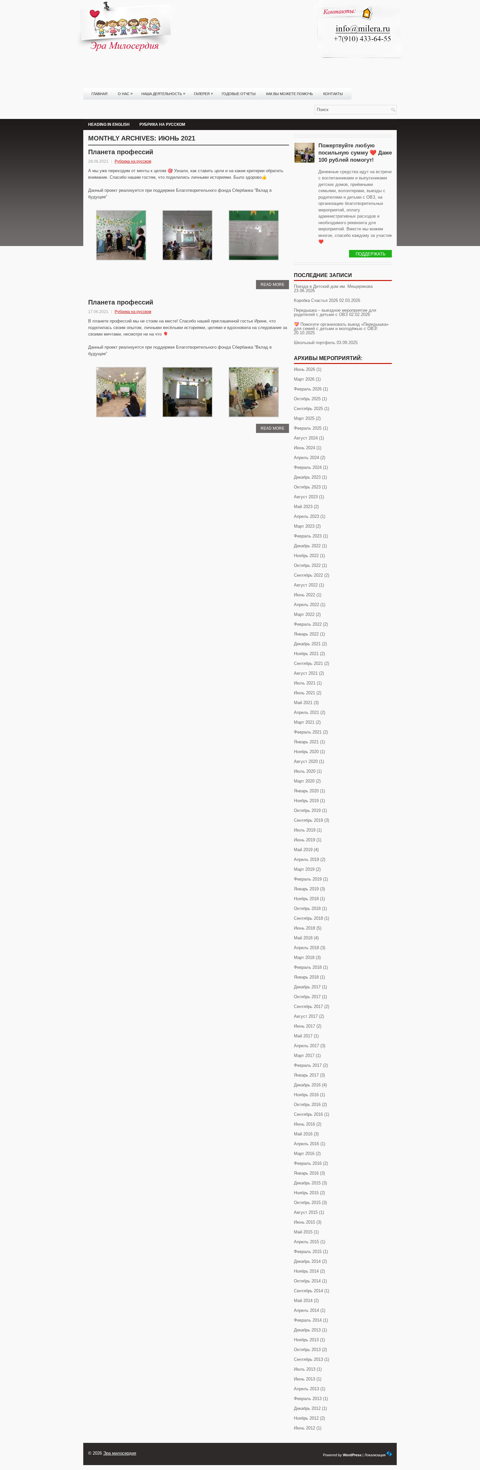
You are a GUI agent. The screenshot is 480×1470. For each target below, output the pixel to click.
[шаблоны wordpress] (389, 1455)
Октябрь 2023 (307, 487)
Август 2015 (306, 1212)
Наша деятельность (163, 93)
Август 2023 (306, 496)
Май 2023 (303, 506)
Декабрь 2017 (307, 986)
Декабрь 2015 (307, 1183)
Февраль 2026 (308, 389)
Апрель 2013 (306, 1388)
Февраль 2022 (308, 624)
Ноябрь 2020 (306, 751)
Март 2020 (304, 781)
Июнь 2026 (304, 369)
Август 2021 (306, 673)
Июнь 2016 (304, 1124)
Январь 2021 (306, 741)
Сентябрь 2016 (308, 1114)
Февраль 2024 (308, 467)
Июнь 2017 (304, 1026)
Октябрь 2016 (307, 1104)
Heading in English (109, 124)
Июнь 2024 (304, 447)
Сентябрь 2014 (308, 1290)
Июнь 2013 (304, 1379)
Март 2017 (304, 1055)
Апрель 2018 (306, 947)
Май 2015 (303, 1232)
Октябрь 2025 (307, 398)
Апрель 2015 (306, 1241)
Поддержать (371, 254)
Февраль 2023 (308, 536)
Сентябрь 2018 (308, 918)
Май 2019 (303, 849)
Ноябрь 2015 (306, 1192)
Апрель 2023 (306, 516)
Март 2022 (304, 614)
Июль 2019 (304, 830)
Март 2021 (304, 722)
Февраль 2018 (308, 967)
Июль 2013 (304, 1369)
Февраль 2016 (308, 1163)
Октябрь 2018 (307, 908)
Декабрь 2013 (307, 1330)
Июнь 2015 (304, 1222)
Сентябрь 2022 (308, 575)
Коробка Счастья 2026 (316, 300)
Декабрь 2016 (307, 1084)
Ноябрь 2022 (306, 555)
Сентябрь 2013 (308, 1359)
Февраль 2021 (308, 732)
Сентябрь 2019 (308, 820)
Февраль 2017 (308, 1065)
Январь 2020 (306, 790)
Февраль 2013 (308, 1398)
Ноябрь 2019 (306, 800)
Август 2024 (306, 438)
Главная (99, 94)
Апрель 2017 (306, 1045)
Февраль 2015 (308, 1251)
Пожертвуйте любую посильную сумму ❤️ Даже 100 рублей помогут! (355, 152)
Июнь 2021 (304, 692)
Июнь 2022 (304, 594)
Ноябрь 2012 (306, 1418)
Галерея (203, 93)
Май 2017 (303, 1035)
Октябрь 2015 (307, 1202)
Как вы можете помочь (289, 94)
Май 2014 (303, 1300)
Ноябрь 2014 (306, 1271)
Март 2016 (304, 1153)
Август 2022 (306, 585)
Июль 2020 (304, 771)
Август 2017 (306, 1016)
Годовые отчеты (239, 94)
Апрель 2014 (306, 1310)
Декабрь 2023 (307, 477)
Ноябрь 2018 (306, 898)
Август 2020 (306, 761)
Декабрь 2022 (307, 545)
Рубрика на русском (162, 124)
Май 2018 (303, 937)
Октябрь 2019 (307, 810)
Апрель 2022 (306, 604)
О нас (125, 93)
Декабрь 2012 (307, 1408)
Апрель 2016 (306, 1143)
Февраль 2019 (308, 879)
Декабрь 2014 (307, 1261)
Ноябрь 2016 (306, 1094)
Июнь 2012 (304, 1428)
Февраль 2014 (308, 1320)
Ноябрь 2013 (306, 1339)
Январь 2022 (306, 634)
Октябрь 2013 (307, 1349)
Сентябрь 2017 (308, 1006)
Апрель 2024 (306, 457)
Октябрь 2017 (307, 996)
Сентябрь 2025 (308, 408)
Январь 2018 (306, 977)
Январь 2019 (306, 888)
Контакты (333, 94)
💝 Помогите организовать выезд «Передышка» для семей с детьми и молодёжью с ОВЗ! (341, 326)
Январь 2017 (306, 1075)
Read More (272, 284)
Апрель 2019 (306, 859)
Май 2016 (303, 1133)
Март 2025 (304, 418)
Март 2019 (304, 869)
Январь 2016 (306, 1173)
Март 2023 (304, 526)
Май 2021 (303, 702)
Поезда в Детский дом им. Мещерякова (333, 286)
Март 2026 (304, 379)
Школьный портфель (314, 342)
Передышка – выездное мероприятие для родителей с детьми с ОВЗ (335, 312)
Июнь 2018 (304, 928)
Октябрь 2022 (307, 565)
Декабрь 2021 (307, 643)
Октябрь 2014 (307, 1281)
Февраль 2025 (308, 428)
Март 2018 (304, 957)
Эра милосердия (119, 1453)
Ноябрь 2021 (306, 653)
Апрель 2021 (306, 712)
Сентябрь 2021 (308, 663)
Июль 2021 (304, 683)
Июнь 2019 (304, 839)
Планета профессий (120, 152)
